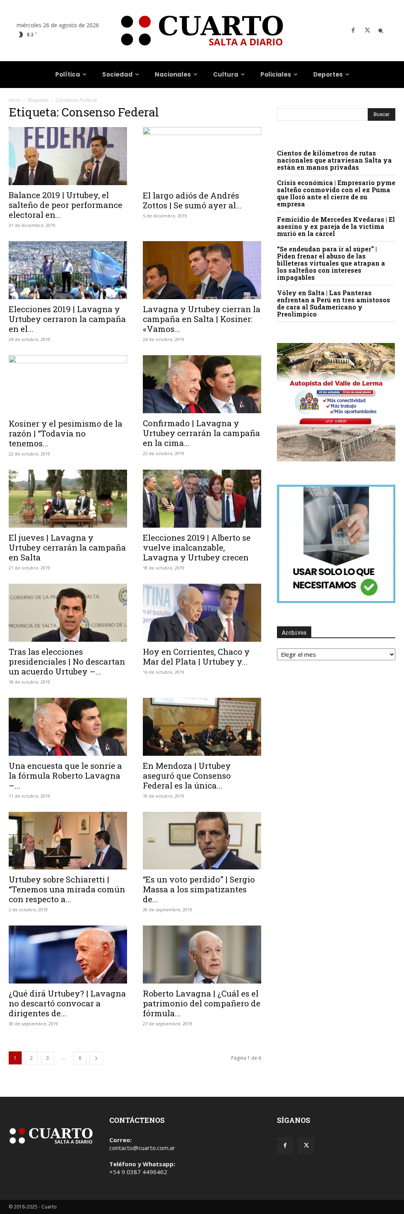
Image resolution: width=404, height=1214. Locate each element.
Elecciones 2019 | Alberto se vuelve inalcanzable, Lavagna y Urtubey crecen (197, 547)
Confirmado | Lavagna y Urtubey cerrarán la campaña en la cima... (201, 433)
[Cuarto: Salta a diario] (202, 30)
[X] (367, 31)
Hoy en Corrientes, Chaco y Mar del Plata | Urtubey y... (196, 656)
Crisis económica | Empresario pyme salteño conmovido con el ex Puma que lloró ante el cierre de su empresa (336, 193)
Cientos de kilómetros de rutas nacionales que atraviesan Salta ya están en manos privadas (334, 160)
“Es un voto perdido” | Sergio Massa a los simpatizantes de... (199, 889)
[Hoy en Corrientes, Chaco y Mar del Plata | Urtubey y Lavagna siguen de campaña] (202, 613)
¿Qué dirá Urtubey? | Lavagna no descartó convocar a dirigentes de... (67, 1003)
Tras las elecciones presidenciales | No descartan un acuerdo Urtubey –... (67, 661)
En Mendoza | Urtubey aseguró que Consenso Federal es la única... (187, 775)
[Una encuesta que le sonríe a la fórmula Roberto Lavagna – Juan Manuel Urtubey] (68, 727)
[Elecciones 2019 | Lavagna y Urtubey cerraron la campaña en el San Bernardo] (68, 270)
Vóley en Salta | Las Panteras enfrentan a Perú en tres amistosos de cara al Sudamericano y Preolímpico (333, 303)
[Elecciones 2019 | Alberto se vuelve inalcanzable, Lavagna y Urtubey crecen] (202, 499)
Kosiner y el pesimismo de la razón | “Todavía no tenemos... (65, 433)
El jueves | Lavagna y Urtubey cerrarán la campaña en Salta (67, 547)
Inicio (15, 100)
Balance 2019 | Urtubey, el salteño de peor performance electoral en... (65, 204)
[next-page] (96, 1057)
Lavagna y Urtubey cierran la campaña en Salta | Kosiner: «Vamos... (201, 319)
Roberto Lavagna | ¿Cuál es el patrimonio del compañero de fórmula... (201, 1003)
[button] (380, 30)
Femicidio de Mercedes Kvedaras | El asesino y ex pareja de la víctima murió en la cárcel (336, 226)
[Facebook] (353, 31)
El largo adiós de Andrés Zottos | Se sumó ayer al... (192, 200)
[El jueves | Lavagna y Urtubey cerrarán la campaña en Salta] (68, 499)
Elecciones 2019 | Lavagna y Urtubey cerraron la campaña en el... (67, 319)
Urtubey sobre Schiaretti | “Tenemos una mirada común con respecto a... (67, 889)
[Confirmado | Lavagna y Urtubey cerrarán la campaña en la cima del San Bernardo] (202, 384)
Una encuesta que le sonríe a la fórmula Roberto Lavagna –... (65, 775)
